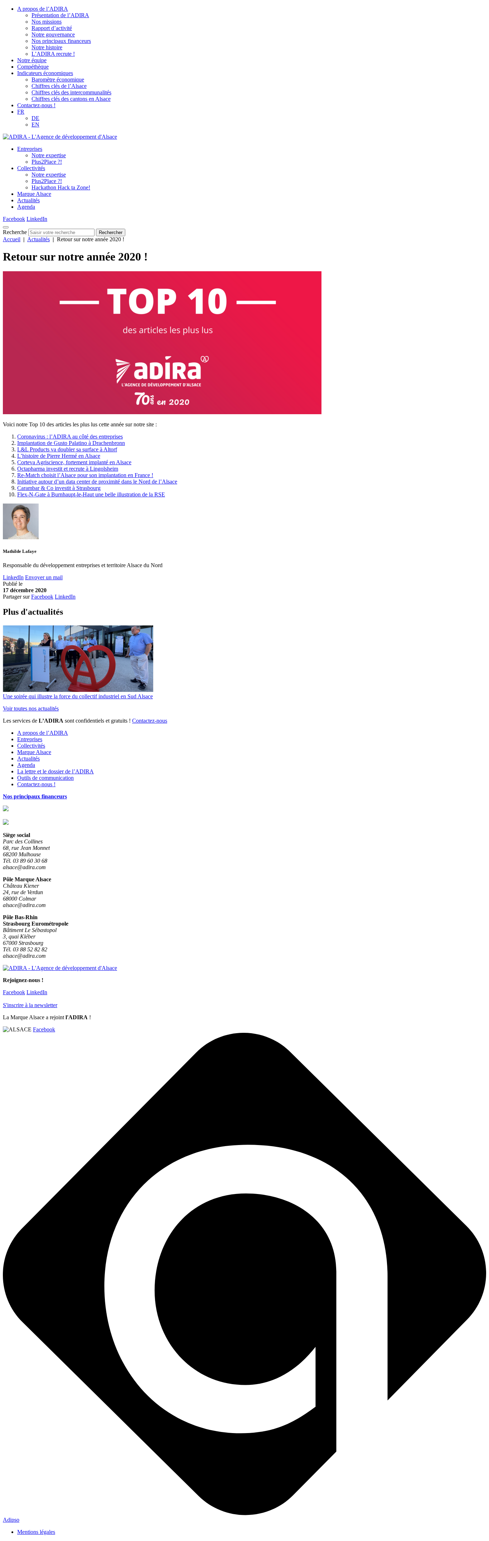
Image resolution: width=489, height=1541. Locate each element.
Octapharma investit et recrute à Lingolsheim (67, 469)
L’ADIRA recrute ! (53, 54)
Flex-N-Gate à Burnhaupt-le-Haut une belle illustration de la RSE (91, 494)
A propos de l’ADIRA (42, 9)
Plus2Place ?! (47, 162)
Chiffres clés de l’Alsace (59, 86)
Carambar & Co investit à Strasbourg (59, 488)
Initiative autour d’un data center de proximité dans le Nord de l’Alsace (97, 482)
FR (20, 112)
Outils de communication (45, 778)
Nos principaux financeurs (61, 41)
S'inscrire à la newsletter (30, 1005)
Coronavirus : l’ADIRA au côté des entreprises (70, 436)
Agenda (26, 207)
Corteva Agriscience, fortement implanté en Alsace (74, 462)
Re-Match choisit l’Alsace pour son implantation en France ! (85, 475)
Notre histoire (47, 47)
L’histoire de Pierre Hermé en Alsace (58, 456)
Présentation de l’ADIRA (60, 15)
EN (35, 125)
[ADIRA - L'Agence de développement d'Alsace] (60, 137)
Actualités (28, 200)
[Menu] (6, 227)
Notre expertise (49, 155)
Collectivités (31, 168)
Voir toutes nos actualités (31, 708)
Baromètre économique (58, 79)
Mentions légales (36, 1532)
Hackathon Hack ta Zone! (61, 187)
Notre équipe (32, 60)
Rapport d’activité (52, 28)
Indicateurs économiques (45, 73)
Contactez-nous (149, 721)
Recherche (15, 232)
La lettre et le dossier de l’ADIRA (55, 771)
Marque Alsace (34, 194)
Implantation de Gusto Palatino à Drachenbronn (71, 443)
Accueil (11, 239)
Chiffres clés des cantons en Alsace (71, 99)
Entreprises (29, 149)
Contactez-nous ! (36, 105)
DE (35, 118)
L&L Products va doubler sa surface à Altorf (67, 449)
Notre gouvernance (53, 34)
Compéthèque (33, 67)
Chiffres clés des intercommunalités (71, 92)
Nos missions (47, 22)
